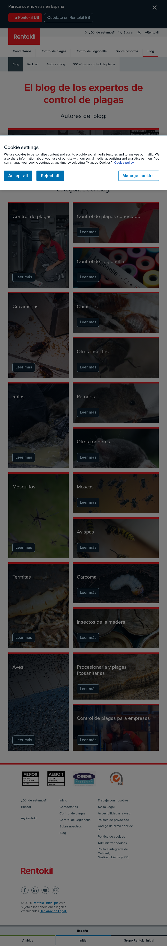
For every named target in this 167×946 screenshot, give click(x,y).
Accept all (18, 175)
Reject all (50, 175)
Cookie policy (124, 163)
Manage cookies (139, 175)
